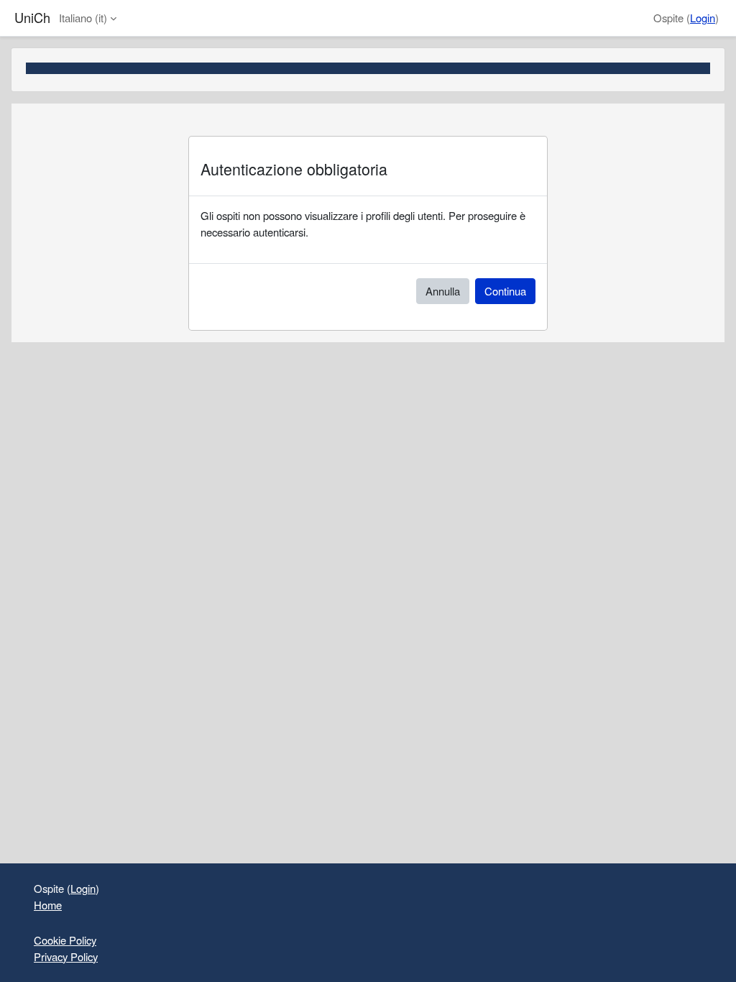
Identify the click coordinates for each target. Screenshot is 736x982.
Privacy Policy (66, 956)
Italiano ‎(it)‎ (83, 17)
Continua (505, 290)
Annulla (443, 290)
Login (702, 17)
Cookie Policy (65, 939)
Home (48, 904)
